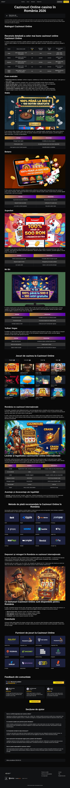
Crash (42, 360)
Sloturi (57, 360)
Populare (11, 360)
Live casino (26, 360)
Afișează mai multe (35, 701)
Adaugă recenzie (58, 682)
